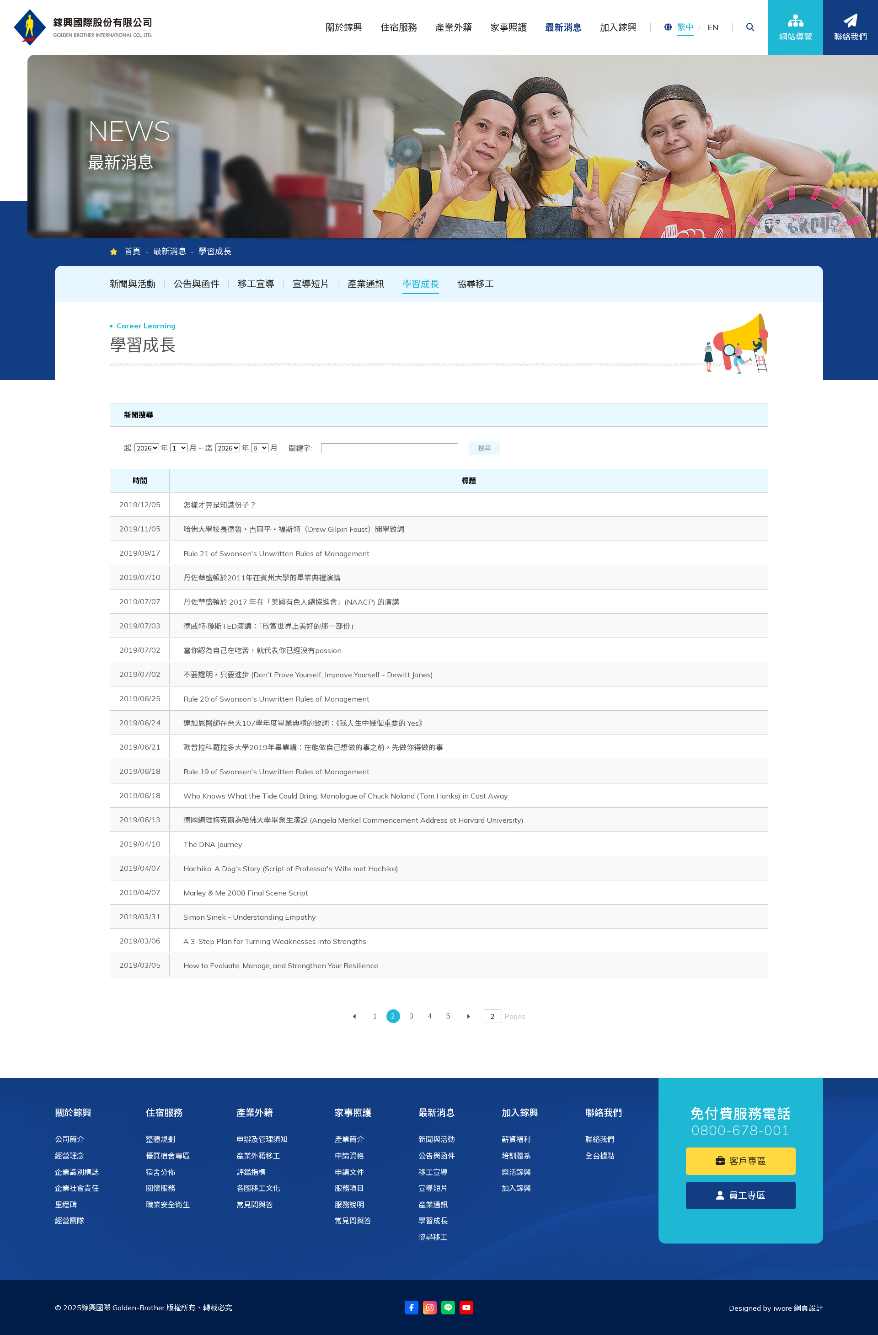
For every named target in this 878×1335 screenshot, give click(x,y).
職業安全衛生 (168, 1204)
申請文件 (349, 1172)
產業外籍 (254, 1112)
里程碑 (66, 1204)
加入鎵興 (520, 1112)
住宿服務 (164, 1112)
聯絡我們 (603, 1112)
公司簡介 (69, 1139)
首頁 (131, 251)
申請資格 (349, 1155)
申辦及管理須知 (262, 1139)
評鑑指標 (251, 1172)
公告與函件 (197, 284)
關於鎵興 (73, 1112)
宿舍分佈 (160, 1172)
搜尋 (484, 448)
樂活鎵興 (516, 1172)
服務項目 (349, 1188)
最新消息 (169, 251)
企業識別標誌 (77, 1172)
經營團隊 (69, 1220)
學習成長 (420, 284)
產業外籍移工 (258, 1155)
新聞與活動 (132, 284)
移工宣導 (256, 284)
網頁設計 (808, 1308)
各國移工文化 (258, 1188)
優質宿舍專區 (168, 1155)
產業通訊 (366, 284)
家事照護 (353, 1112)
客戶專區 (746, 1161)
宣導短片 (311, 284)
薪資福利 (516, 1139)
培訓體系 (516, 1155)
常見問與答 (254, 1204)
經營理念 (69, 1155)
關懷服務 (160, 1188)
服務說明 (349, 1204)
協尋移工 (475, 284)
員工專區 (746, 1195)
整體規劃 (160, 1139)
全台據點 (600, 1155)
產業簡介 (349, 1139)
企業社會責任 (77, 1188)
